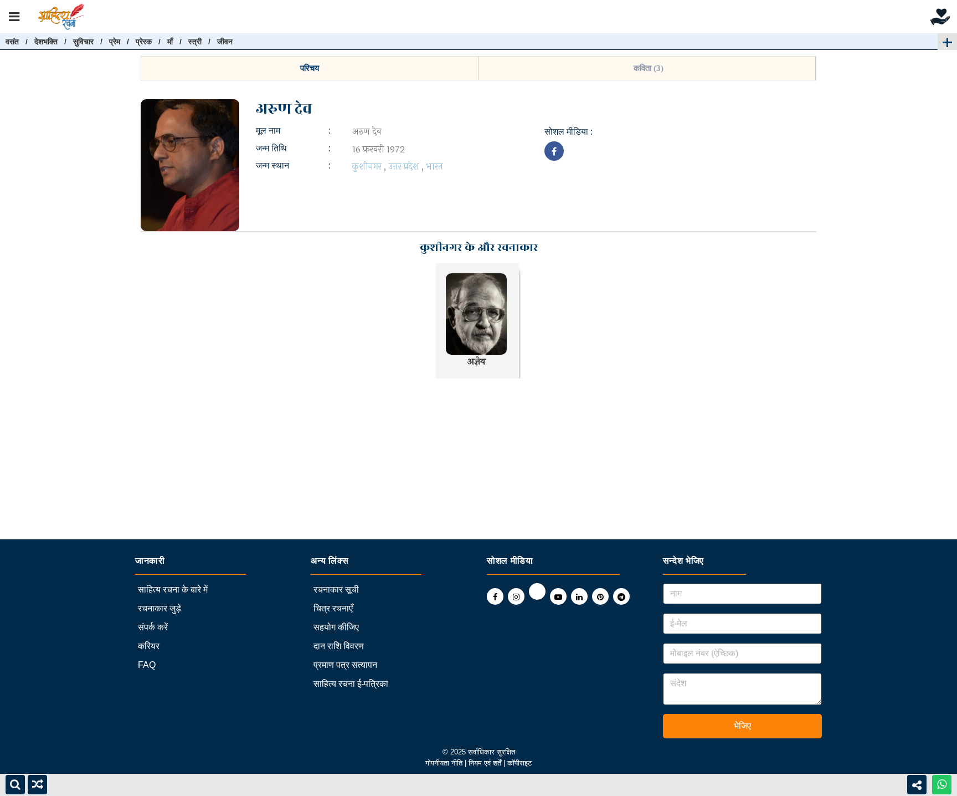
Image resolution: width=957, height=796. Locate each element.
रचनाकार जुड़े (159, 608)
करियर (149, 646)
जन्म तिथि (271, 148)
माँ (170, 41)
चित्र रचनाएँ (333, 608)
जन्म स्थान (272, 165)
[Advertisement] (332, 461)
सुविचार (83, 41)
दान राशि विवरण (338, 646)
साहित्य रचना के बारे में (173, 589)
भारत (434, 167)
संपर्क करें (153, 627)
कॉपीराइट (519, 763)
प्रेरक (144, 41)
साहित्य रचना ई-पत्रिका (350, 683)
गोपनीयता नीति (443, 763)
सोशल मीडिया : (568, 131)
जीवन (225, 41)
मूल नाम (268, 130)
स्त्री (195, 41)
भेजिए (742, 726)
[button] (309, 68)
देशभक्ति (46, 41)
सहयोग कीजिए (336, 627)
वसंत (12, 41)
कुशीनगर (367, 167)
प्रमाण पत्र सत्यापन (345, 665)
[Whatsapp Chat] (941, 784)
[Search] (15, 784)
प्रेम (114, 41)
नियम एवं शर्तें (486, 763)
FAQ (147, 665)
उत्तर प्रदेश (403, 167)
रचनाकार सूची (336, 589)
